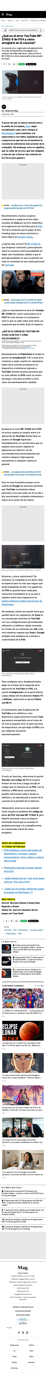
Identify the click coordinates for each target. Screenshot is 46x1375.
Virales (14, 1362)
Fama (15, 1357)
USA (20, 934)
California (10, 20)
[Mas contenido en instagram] (27, 1333)
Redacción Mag (11, 111)
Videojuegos (11, 934)
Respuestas (14, 1345)
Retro (31, 1357)
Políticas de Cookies (23, 1315)
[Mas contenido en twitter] (23, 1333)
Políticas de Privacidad (23, 1311)
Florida (3, 20)
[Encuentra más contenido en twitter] (9, 64)
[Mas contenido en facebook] (19, 1333)
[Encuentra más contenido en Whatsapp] (14, 64)
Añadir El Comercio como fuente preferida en (23, 30)
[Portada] (23, 1271)
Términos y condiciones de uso (23, 1307)
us (14, 1351)
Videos (31, 1345)
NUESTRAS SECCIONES (23, 1340)
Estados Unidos (36, 930)
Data (31, 1351)
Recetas (31, 1362)
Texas (17, 20)
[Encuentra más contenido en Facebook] (4, 64)
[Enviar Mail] (3, 111)
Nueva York (24, 20)
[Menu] (4, 14)
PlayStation (23, 930)
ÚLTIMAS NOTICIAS (12, 1188)
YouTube (7, 930)
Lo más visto (9, 942)
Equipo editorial (23, 1273)
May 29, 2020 (30, 348)
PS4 (14, 930)
